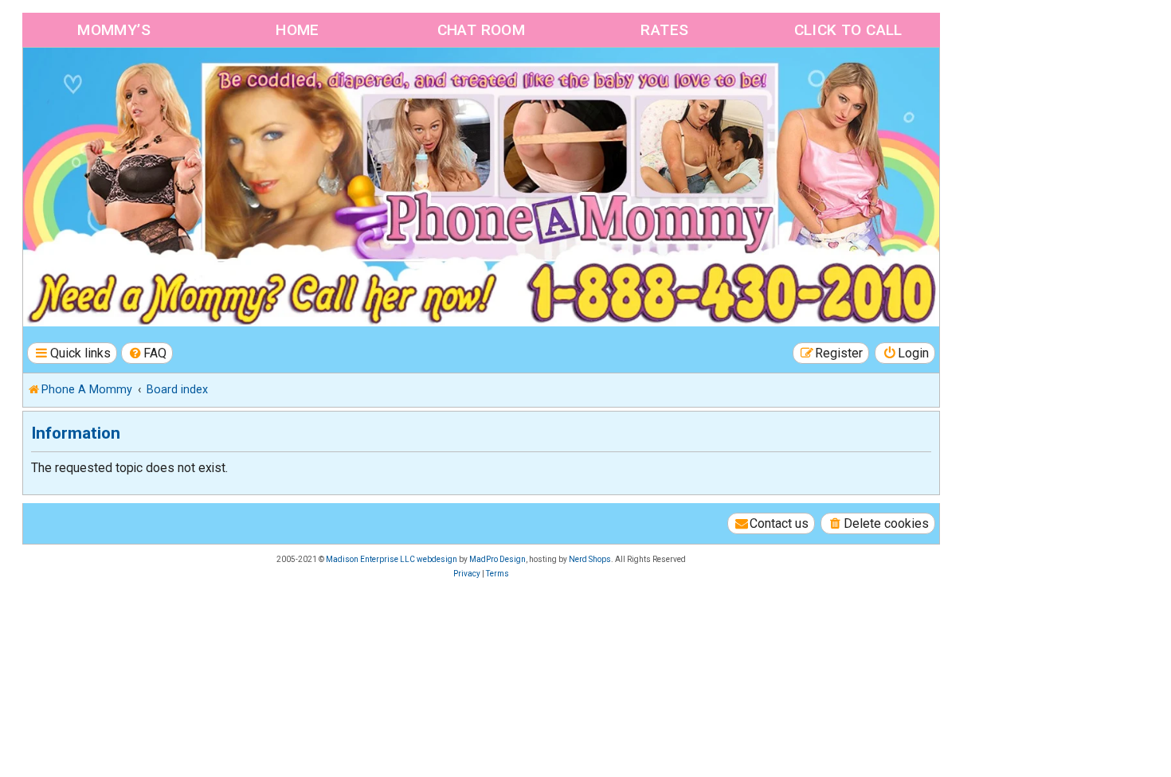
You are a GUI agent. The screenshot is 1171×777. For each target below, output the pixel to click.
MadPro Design (497, 559)
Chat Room (481, 30)
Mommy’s (114, 30)
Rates (664, 30)
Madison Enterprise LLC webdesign (391, 559)
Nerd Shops (590, 559)
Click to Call (848, 30)
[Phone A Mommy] (114, 81)
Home (297, 30)
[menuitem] (147, 353)
